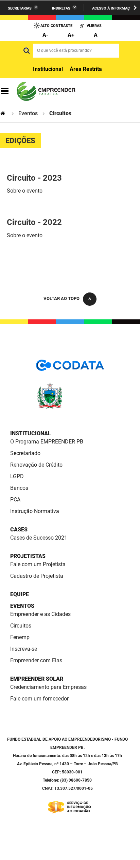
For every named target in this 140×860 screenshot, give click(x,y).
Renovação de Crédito (36, 465)
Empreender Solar (36, 679)
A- (45, 35)
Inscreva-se (23, 649)
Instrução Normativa (34, 511)
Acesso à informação (113, 8)
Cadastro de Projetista (36, 576)
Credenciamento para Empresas (48, 687)
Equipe (19, 594)
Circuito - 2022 (34, 222)
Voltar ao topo (61, 298)
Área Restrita (86, 69)
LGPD (17, 476)
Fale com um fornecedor (39, 698)
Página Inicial (3, 113)
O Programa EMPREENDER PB (46, 441)
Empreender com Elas (36, 660)
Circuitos (20, 625)
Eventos (28, 113)
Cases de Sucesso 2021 (38, 537)
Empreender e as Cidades (40, 614)
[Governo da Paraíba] (70, 407)
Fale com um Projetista (38, 564)
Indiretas (61, 8)
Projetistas (28, 556)
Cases (19, 529)
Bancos (19, 488)
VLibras (94, 26)
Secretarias (20, 8)
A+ (71, 35)
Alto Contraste (56, 26)
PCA (15, 499)
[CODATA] (70, 367)
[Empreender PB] (45, 91)
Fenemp (20, 637)
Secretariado (25, 453)
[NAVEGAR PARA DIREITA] (135, 7)
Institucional (48, 69)
